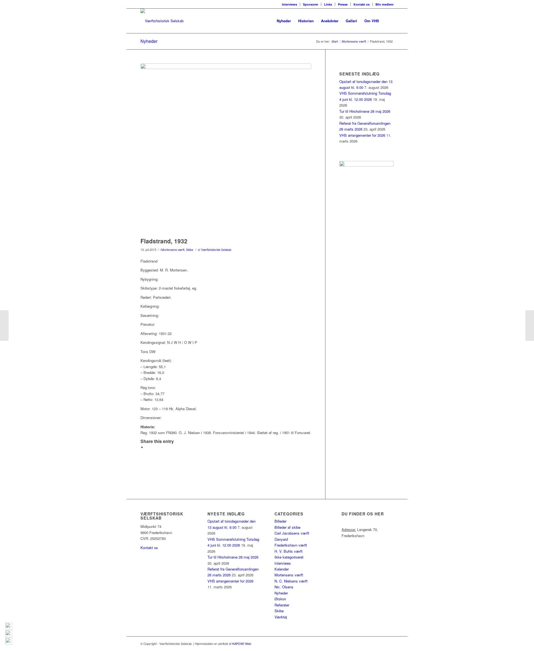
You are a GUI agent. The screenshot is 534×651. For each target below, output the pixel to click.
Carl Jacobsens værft (292, 533)
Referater (282, 605)
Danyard (281, 539)
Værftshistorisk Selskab (216, 250)
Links (328, 4)
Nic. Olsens (284, 586)
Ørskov (280, 598)
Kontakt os (361, 4)
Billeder (280, 521)
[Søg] (388, 21)
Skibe (189, 250)
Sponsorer (310, 4)
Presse (343, 4)
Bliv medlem (384, 4)
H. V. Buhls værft (289, 551)
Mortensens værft (172, 250)
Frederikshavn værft (291, 545)
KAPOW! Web (241, 643)
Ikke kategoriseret (289, 557)
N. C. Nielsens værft (291, 581)
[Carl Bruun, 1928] (4, 325)
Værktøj (281, 617)
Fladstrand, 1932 (163, 241)
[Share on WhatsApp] (147, 447)
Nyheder (148, 41)
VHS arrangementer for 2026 (362, 135)
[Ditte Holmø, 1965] (529, 325)
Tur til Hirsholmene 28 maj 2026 (364, 111)
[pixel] (225, 148)
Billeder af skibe (287, 527)
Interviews (289, 4)
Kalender (282, 569)
